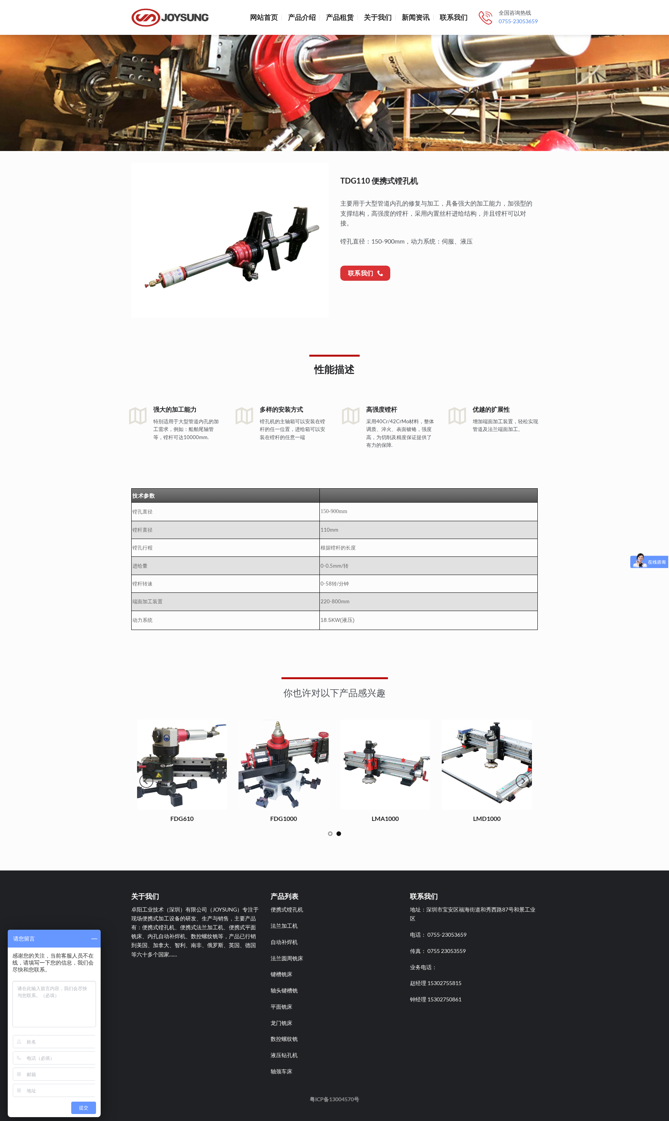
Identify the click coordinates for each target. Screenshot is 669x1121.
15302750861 (444, 999)
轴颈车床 (281, 1071)
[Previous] (142, 240)
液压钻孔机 (284, 1055)
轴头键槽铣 (284, 990)
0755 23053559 (446, 951)
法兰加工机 (284, 925)
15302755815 (444, 983)
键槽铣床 (281, 974)
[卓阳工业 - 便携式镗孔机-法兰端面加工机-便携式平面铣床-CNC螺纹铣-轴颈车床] (170, 17)
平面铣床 (281, 1006)
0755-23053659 (518, 21)
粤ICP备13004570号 (334, 1099)
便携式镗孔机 (287, 909)
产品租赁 (340, 17)
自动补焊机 (284, 942)
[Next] (318, 240)
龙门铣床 (281, 1023)
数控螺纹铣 (284, 1038)
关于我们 (378, 17)
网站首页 (264, 17)
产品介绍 (302, 17)
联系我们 (454, 17)
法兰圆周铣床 (287, 958)
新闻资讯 (416, 17)
